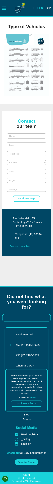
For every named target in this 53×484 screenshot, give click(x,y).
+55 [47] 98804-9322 (28, 344)
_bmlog (25, 439)
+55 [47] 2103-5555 (27, 355)
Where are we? (25, 365)
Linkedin (26, 443)
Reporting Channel (26, 462)
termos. (33, 397)
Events (27, 419)
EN (41, 8)
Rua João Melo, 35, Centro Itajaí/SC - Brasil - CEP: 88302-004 (27, 222)
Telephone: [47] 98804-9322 (28, 236)
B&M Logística (29, 434)
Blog (26, 414)
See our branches (20, 246)
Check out (13, 452)
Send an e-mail (25, 334)
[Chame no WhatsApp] (5, 479)
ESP (48, 8)
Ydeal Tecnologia (33, 481)
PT (35, 8)
